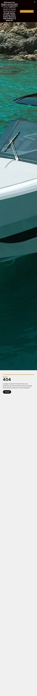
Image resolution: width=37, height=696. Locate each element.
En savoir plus (27, 11)
